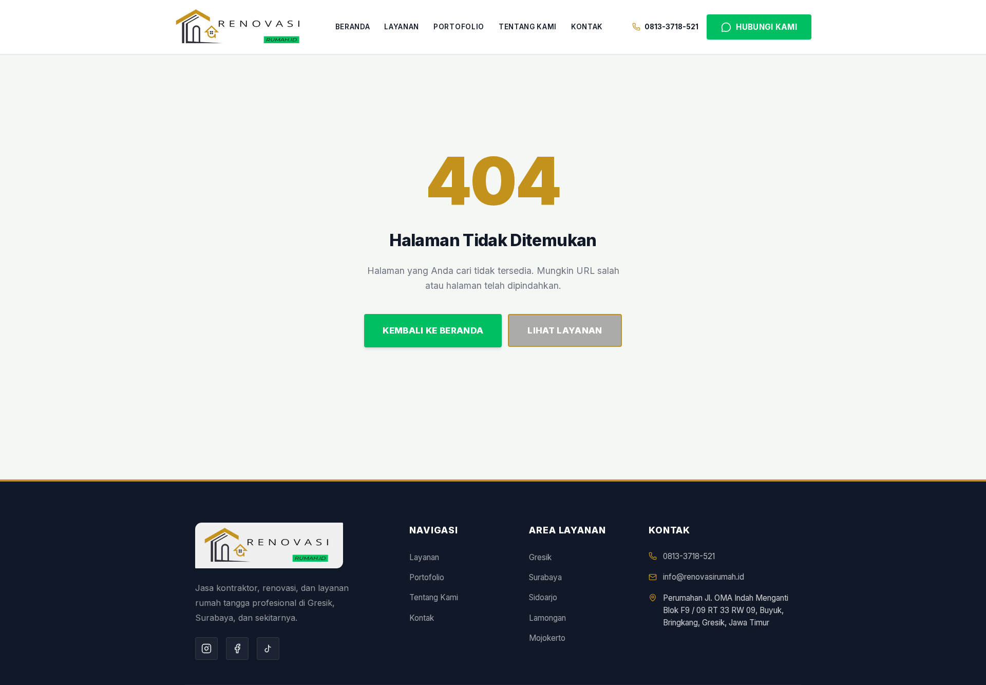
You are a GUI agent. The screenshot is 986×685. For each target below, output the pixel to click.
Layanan (401, 27)
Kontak (587, 27)
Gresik (540, 557)
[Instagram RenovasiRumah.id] (206, 648)
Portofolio (458, 27)
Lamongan (547, 618)
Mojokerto (547, 638)
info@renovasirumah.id (703, 577)
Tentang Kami (528, 27)
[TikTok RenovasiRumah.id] (268, 648)
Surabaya (545, 577)
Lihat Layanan (564, 330)
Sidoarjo (543, 597)
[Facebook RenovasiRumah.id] (237, 648)
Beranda (352, 27)
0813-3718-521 (689, 556)
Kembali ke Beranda (433, 330)
